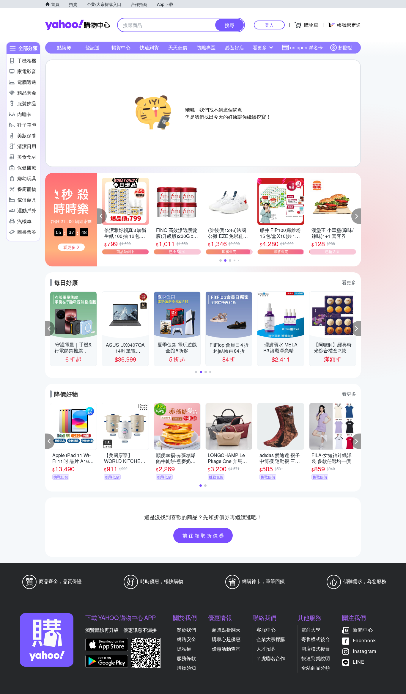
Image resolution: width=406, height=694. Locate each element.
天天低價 (177, 47)
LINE (359, 661)
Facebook (364, 640)
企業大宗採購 (270, 639)
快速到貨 (149, 47)
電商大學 (310, 629)
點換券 (64, 47)
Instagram (364, 651)
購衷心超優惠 (226, 639)
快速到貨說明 (315, 658)
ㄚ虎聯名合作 (270, 658)
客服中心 (266, 629)
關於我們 (186, 629)
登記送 (92, 47)
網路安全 (186, 639)
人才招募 (266, 648)
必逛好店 (234, 47)
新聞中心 (363, 629)
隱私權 (184, 648)
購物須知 (186, 667)
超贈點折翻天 (226, 629)
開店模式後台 (315, 648)
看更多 (260, 47)
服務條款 (186, 658)
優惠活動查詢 (226, 648)
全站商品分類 (315, 667)
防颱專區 (205, 47)
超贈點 (345, 47)
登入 (269, 25)
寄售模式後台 (315, 639)
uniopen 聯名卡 (306, 47)
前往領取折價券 (203, 535)
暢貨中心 (120, 47)
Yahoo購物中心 (77, 25)
